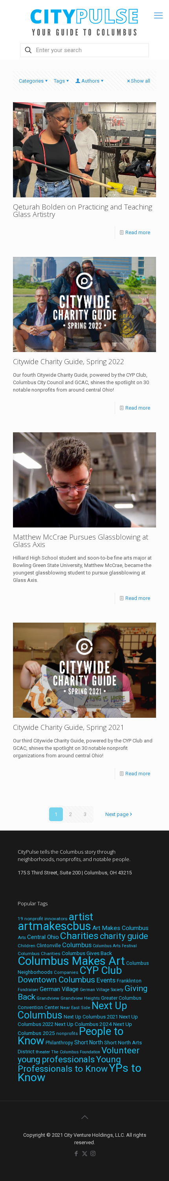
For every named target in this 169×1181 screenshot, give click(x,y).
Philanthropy (59, 1043)
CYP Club (100, 970)
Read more (137, 232)
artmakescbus (54, 926)
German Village (59, 989)
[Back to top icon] (84, 1117)
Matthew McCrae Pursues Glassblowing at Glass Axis (80, 540)
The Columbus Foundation (75, 1052)
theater (43, 1052)
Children (26, 945)
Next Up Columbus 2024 (83, 1024)
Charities (79, 935)
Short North (88, 1042)
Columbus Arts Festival (115, 945)
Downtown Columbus (56, 979)
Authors (90, 81)
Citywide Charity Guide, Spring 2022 (68, 361)
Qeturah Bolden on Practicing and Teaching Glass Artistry (82, 210)
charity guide (124, 936)
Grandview (48, 998)
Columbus (77, 945)
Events (106, 980)
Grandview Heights (80, 998)
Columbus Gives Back (87, 953)
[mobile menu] (158, 15)
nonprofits (67, 1033)
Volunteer (120, 1050)
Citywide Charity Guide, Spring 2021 (68, 727)
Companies (66, 972)
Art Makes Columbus (120, 928)
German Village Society (101, 989)
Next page (117, 814)
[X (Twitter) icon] (85, 1153)
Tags (59, 81)
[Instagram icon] (93, 1153)
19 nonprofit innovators (43, 918)
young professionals (56, 1059)
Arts (22, 937)
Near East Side (75, 1007)
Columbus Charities (39, 953)
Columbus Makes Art (71, 961)
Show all (140, 81)
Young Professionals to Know (69, 1064)
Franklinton (129, 981)
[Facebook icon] (76, 1153)
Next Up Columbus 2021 (91, 1017)
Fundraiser (28, 989)
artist (81, 916)
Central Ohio (43, 937)
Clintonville (49, 945)
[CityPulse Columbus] (84, 20)
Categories (31, 81)
